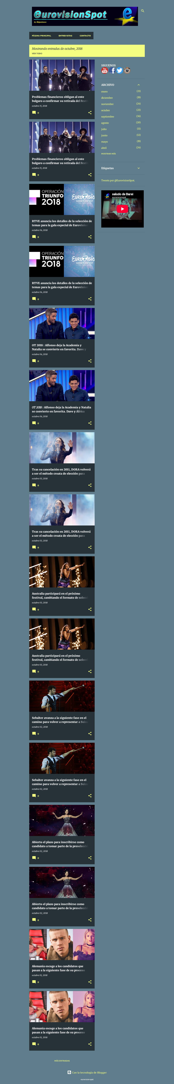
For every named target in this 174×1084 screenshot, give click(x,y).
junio (104, 135)
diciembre (107, 97)
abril (104, 147)
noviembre (107, 104)
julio (104, 129)
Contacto (85, 35)
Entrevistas (65, 35)
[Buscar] (143, 11)
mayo (104, 141)
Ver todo (37, 53)
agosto (105, 122)
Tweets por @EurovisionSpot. (118, 180)
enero (104, 91)
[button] (90, 113)
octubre (105, 110)
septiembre (107, 116)
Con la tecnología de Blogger (89, 1072)
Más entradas (62, 1060)
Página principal (41, 35)
